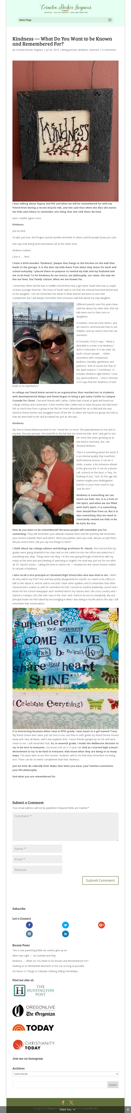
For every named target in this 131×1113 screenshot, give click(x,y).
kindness (83, 49)
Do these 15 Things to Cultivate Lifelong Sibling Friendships (45, 971)
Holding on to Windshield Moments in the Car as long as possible (48, 966)
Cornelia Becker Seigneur (29, 49)
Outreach (94, 49)
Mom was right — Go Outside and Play (34, 955)
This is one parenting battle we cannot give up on (39, 950)
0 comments (109, 49)
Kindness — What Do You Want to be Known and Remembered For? (50, 960)
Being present (69, 49)
